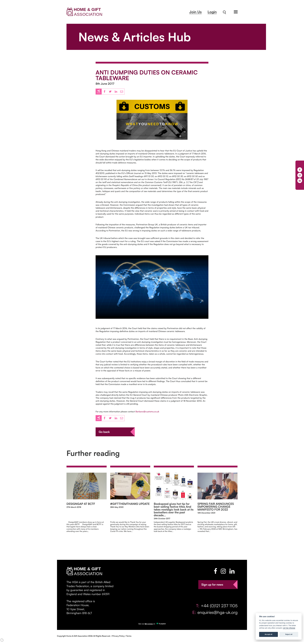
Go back (104, 432)
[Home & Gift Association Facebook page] (215, 571)
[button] (236, 12)
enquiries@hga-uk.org (217, 612)
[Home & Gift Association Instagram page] (223, 571)
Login (212, 12)
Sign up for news (212, 584)
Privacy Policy (118, 636)
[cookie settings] (2, 640)
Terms (128, 636)
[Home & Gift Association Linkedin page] (232, 571)
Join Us (195, 12)
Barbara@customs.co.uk (147, 411)
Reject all (288, 634)
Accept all (268, 634)
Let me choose (289, 628)
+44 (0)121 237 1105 (219, 605)
